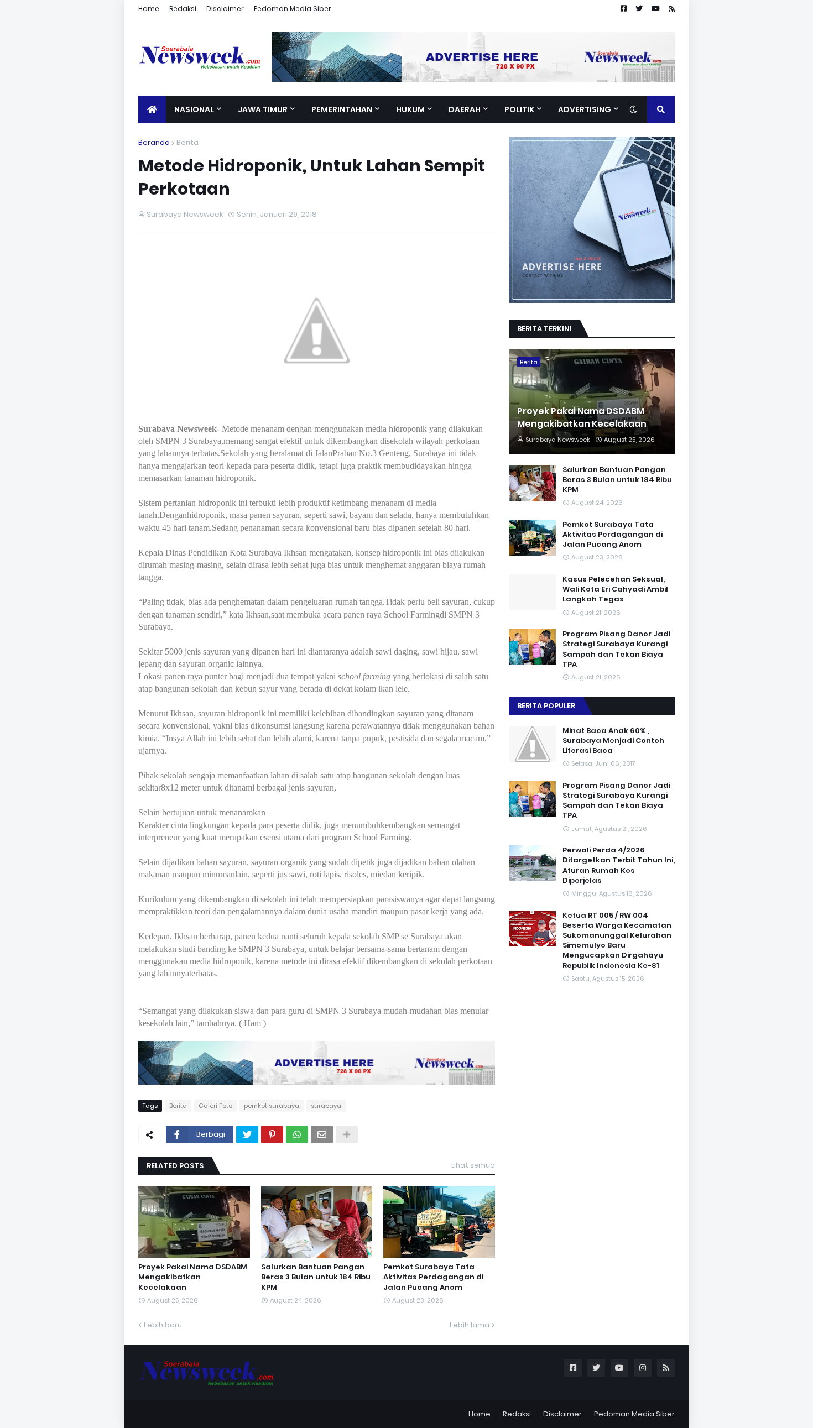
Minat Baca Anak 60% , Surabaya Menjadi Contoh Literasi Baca (613, 741)
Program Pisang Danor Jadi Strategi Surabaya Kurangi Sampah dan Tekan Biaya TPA (616, 649)
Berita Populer (546, 705)
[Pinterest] (272, 1134)
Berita (187, 142)
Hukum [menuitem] (410, 109)
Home (148, 8)
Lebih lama (469, 1325)
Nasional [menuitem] (194, 109)
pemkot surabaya (271, 1105)
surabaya (326, 1105)
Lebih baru (163, 1325)
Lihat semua (473, 1165)
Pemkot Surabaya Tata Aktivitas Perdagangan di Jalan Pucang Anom (433, 1277)
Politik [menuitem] (519, 109)
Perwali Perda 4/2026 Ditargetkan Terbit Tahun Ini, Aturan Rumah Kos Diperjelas (618, 865)
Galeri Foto (215, 1105)
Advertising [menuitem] (584, 109)
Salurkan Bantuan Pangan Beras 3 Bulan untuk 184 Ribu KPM (316, 1277)
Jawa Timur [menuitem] (263, 109)
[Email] (322, 1134)
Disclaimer (225, 8)
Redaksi (182, 8)
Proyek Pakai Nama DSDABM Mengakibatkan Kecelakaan (192, 1277)
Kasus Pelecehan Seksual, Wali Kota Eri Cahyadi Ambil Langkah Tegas (615, 589)
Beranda (154, 142)
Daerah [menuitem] (465, 109)
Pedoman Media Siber (292, 8)
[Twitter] (247, 1134)
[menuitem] (152, 109)
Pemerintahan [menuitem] (341, 109)
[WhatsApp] (297, 1134)
